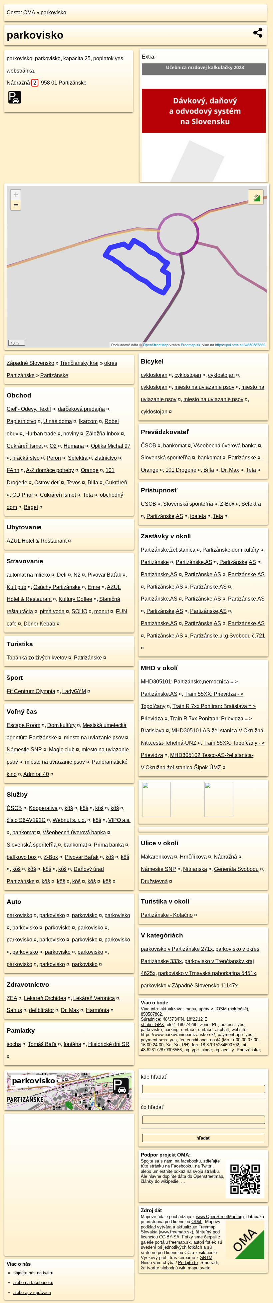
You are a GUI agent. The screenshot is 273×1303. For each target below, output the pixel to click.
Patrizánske (88, 657)
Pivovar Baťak (104, 575)
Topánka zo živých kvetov (37, 657)
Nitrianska (195, 869)
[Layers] (255, 197)
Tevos (74, 482)
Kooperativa (43, 808)
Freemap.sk (190, 344)
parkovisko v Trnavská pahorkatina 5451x (207, 973)
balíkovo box (22, 857)
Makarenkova (157, 857)
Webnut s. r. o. (69, 820)
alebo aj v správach (32, 1292)
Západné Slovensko (30, 363)
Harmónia (97, 1010)
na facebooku (188, 1161)
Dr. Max (70, 1010)
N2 (77, 575)
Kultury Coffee (75, 599)
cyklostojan (154, 375)
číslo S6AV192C (26, 820)
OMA (29, 12)
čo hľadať (152, 1107)
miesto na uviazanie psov (94, 737)
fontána (72, 1044)
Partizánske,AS (164, 516)
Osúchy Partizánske (57, 587)
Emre (94, 587)
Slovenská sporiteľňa (32, 845)
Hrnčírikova (193, 857)
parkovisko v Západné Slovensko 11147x (189, 985)
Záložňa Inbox (103, 433)
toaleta (198, 516)
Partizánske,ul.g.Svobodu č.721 (227, 636)
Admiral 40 (36, 774)
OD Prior (22, 495)
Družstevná (154, 881)
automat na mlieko (28, 575)
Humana (74, 446)
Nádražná (21, 83)
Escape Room (23, 725)
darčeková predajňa (81, 409)
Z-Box (51, 857)
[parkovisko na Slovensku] (16, 97)
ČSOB (14, 808)
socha (14, 1044)
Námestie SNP (24, 749)
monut (101, 611)
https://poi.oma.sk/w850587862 (240, 344)
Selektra (78, 458)
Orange (90, 470)
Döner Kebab (39, 624)
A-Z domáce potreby (50, 470)
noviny (71, 433)
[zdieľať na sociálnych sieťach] (258, 32)
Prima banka (109, 845)
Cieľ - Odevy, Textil (29, 409)
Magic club (62, 749)
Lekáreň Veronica (94, 998)
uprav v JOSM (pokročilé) (223, 1008)
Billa (93, 482)
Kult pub (16, 587)
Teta (88, 495)
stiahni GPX (152, 1024)
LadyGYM (74, 691)
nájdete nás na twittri (33, 1272)
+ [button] (16, 194)
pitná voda (52, 611)
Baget (31, 507)
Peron (54, 458)
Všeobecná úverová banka (74, 832)
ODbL (196, 1221)
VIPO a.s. (119, 820)
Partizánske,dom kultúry (230, 550)
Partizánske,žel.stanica (168, 550)
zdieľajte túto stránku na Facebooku (180, 1164)
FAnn (13, 470)
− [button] (16, 205)
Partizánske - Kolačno (167, 915)
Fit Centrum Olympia (31, 691)
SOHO (79, 611)
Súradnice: (151, 1019)
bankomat (24, 832)
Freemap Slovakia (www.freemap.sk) (178, 1229)
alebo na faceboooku (33, 1282)
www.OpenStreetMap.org (220, 1216)
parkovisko (53, 12)
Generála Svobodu (236, 869)
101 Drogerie (180, 470)
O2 (53, 446)
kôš (69, 808)
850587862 (151, 1014)
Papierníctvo (21, 421)
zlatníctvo (106, 458)
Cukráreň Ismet (25, 446)
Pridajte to (188, 1262)
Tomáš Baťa (42, 1044)
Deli (62, 575)
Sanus (14, 1010)
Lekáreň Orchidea (45, 998)
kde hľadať (153, 1077)
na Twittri (203, 1166)
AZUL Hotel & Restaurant (37, 541)
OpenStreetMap (155, 344)
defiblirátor (41, 1010)
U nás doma (57, 421)
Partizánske (54, 375)
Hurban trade (40, 433)
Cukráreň (116, 482)
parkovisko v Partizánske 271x (177, 949)
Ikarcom (88, 421)
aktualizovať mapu (178, 1008)
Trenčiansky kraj (79, 363)
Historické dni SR (109, 1044)
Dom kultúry (61, 725)
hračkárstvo (26, 458)
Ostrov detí (47, 482)
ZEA (12, 998)
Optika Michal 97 (111, 446)
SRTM (206, 1257)
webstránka (20, 71)
